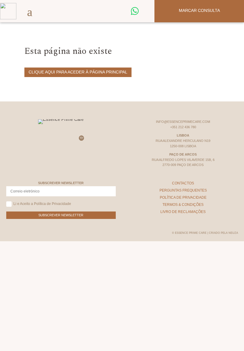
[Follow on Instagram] (40, 138)
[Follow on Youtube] (67, 138)
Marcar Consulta (199, 10)
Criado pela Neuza (223, 232)
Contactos (183, 183)
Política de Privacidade (183, 197)
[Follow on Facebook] (54, 138)
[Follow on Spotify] (81, 138)
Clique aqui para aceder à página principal (78, 72)
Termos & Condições (183, 205)
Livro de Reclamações (183, 212)
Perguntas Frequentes (183, 190)
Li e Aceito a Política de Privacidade (42, 204)
